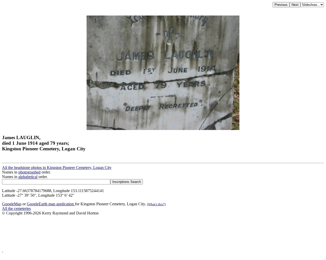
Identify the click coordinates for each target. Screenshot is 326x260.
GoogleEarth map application (51, 204)
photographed (29, 172)
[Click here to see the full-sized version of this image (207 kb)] (163, 128)
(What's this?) (156, 204)
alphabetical (27, 177)
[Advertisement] (155, 233)
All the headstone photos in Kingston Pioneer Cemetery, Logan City (57, 167)
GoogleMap (11, 204)
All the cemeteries (16, 208)
